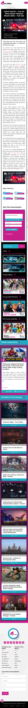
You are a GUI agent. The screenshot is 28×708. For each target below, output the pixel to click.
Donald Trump (5, 652)
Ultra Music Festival (12, 37)
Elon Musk (4, 654)
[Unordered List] (15, 220)
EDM (22, 168)
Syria (16, 654)
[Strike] (11, 220)
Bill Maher (4, 656)
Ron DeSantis (5, 661)
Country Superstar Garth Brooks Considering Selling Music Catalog (12, 587)
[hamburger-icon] (26, 3)
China (16, 667)
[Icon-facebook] (5, 642)
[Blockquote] (16, 220)
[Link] (18, 220)
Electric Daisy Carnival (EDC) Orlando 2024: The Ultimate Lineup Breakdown (13, 530)
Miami (11, 47)
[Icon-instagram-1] (11, 642)
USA (15, 652)
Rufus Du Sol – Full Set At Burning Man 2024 (11, 559)
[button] (3, 360)
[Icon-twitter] (8, 642)
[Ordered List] (13, 220)
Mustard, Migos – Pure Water (13, 422)
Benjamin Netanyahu (6, 667)
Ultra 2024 (20, 64)
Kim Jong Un (4, 663)
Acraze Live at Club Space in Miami (12, 448)
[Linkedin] (14, 642)
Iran (16, 663)
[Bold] (6, 220)
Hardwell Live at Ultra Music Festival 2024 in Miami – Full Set (14, 502)
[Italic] (8, 220)
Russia (16, 659)
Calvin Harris (16, 153)
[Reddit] (23, 642)
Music (6, 37)
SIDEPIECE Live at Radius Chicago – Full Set (12, 615)
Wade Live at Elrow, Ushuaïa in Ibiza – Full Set (13, 475)
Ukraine (16, 656)
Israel (16, 665)
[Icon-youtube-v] (20, 642)
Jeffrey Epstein (5, 665)
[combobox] (10, 246)
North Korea (18, 661)
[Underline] (10, 220)
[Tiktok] (17, 642)
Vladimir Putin (5, 659)
